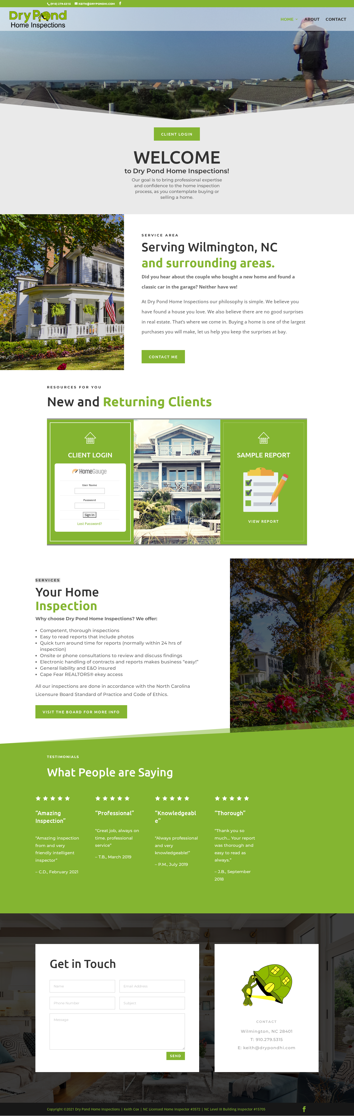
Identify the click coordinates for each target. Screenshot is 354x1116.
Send (175, 1055)
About (312, 19)
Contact (336, 19)
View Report (263, 521)
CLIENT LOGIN (177, 134)
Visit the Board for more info (81, 711)
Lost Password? (89, 523)
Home (287, 19)
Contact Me (163, 356)
